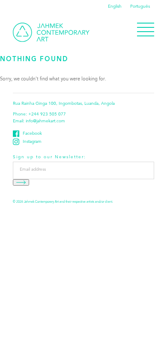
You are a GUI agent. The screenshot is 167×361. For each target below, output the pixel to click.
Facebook (32, 134)
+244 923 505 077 (47, 114)
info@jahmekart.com (45, 121)
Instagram (32, 142)
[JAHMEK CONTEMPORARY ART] (51, 32)
